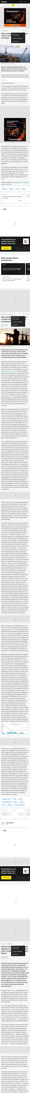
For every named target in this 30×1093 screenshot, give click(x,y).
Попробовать (15, 41)
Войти (21, 1)
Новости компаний (6, 276)
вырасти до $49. (9, 396)
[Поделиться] (26, 31)
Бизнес (3, 936)
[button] (28, 2)
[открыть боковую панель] (25, 2)
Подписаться (6, 248)
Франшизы (25, 5)
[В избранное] (28, 31)
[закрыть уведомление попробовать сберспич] (23, 35)
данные (4, 80)
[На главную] (4, 1)
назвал (13, 1021)
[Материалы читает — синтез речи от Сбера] (23, 31)
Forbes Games (8, 5)
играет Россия (12, 660)
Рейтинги (18, 5)
